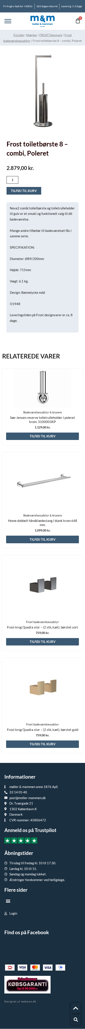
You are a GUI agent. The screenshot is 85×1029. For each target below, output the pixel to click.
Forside (19, 35)
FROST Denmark (50, 35)
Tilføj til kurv (24, 191)
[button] (8, 900)
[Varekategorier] (7, 21)
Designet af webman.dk (20, 1001)
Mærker (31, 35)
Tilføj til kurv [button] (43, 436)
